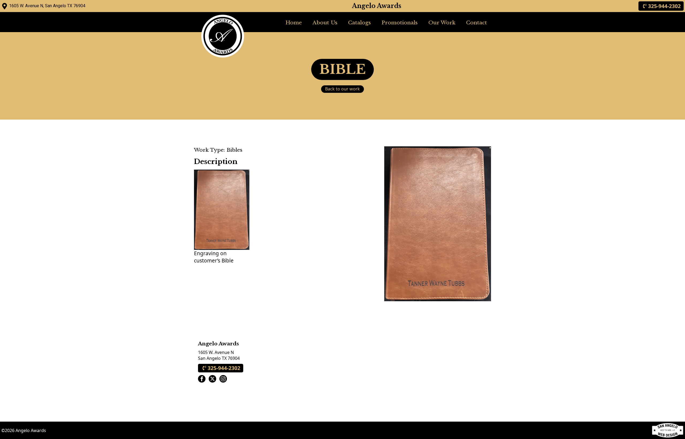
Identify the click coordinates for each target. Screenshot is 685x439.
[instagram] (223, 379)
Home (294, 22)
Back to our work (342, 89)
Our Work (441, 22)
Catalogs (359, 22)
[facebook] (202, 379)
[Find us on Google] (4, 6)
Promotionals (400, 22)
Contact (476, 22)
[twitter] (212, 379)
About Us (325, 22)
